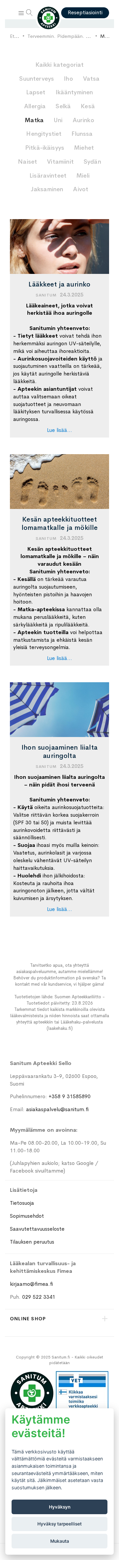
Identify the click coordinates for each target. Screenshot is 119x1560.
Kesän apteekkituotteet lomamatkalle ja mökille (59, 523)
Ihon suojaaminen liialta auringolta (59, 751)
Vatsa (91, 78)
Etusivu (17, 36)
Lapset (36, 92)
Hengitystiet (43, 133)
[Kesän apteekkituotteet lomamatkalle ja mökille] (59, 481)
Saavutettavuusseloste (37, 1228)
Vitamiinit (60, 161)
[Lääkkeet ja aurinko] (59, 246)
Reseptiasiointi (85, 12)
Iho (68, 78)
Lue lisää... (59, 430)
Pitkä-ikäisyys (44, 147)
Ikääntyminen (74, 92)
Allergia (35, 106)
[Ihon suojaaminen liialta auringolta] (59, 709)
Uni (58, 120)
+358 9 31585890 (70, 1096)
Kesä (88, 106)
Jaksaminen (47, 189)
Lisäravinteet (47, 175)
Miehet (84, 147)
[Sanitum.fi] (48, 18)
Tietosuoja (22, 1202)
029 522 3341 (38, 1296)
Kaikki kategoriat (59, 64)
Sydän (92, 161)
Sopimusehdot (27, 1215)
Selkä (63, 106)
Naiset (27, 161)
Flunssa (82, 133)
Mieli (83, 175)
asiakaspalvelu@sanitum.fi (57, 1109)
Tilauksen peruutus (32, 1241)
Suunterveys (36, 78)
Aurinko (83, 120)
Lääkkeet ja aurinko (59, 284)
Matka (34, 120)
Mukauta (59, 1541)
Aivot (80, 189)
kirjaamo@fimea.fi (31, 1283)
